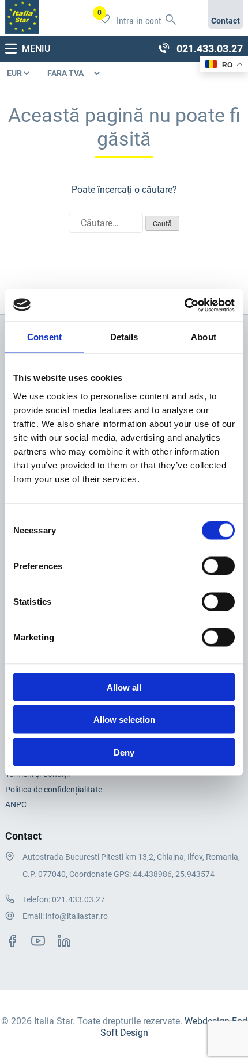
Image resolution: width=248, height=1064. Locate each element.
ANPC (16, 804)
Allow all (124, 687)
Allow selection (124, 719)
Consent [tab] (44, 337)
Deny (124, 752)
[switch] (218, 565)
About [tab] (203, 337)
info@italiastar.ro (77, 916)
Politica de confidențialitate (53, 789)
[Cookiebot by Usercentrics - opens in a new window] (184, 305)
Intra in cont (139, 21)
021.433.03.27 (78, 899)
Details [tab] (124, 337)
